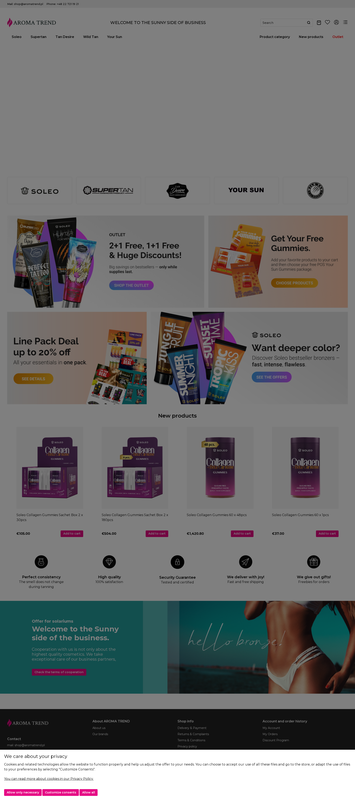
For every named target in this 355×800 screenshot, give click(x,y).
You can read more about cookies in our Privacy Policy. (48, 779)
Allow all (88, 792)
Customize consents (60, 792)
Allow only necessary (23, 792)
